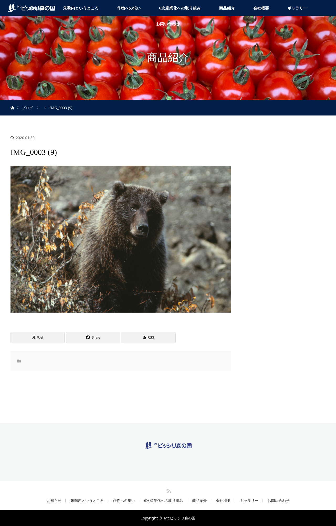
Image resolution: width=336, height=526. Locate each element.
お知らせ (54, 500)
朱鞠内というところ (81, 7)
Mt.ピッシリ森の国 (180, 518)
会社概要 (261, 7)
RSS (168, 490)
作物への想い (129, 7)
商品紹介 (227, 7)
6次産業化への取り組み (180, 7)
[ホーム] (12, 102)
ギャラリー (297, 7)
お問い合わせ (168, 23)
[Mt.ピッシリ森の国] (168, 445)
